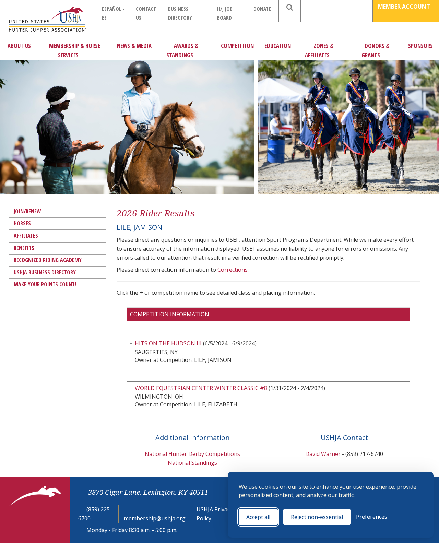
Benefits (24, 248)
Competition (237, 46)
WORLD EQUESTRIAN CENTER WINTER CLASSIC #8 (201, 388)
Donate (262, 8)
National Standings (192, 463)
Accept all (258, 517)
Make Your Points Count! (45, 284)
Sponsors (420, 46)
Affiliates (26, 235)
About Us (19, 46)
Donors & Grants (375, 50)
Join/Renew (27, 211)
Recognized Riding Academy (48, 260)
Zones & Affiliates (319, 50)
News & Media (134, 46)
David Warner (323, 454)
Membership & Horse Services (74, 50)
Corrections (232, 269)
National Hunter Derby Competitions (192, 454)
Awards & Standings (182, 50)
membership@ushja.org (155, 518)
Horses (22, 223)
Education (277, 46)
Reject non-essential (317, 517)
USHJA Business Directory (45, 272)
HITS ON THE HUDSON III (168, 343)
